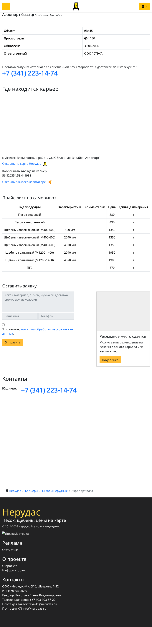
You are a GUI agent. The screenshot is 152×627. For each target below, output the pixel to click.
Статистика (10, 550)
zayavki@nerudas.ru (42, 604)
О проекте (9, 566)
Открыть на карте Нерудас (22, 164)
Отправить (13, 342)
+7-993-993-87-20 (43, 600)
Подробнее (110, 360)
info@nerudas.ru (34, 608)
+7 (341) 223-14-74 (30, 73)
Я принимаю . (37, 331)
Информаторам (13, 570)
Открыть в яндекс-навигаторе (24, 182)
